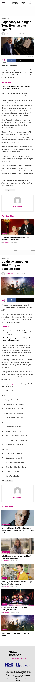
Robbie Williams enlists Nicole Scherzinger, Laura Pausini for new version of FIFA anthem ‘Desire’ (17, 333)
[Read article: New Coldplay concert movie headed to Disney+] (17, 623)
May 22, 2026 (14, 560)
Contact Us (14, 656)
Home (3, 18)
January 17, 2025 (15, 638)
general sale (16, 384)
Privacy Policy (15, 654)
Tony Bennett (10, 190)
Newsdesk (10, 33)
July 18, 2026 (14, 535)
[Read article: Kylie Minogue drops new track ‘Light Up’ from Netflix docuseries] (17, 546)
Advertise (13, 653)
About (11, 651)
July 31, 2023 (14, 242)
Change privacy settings (18, 658)
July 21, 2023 (20, 33)
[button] (3, 3)
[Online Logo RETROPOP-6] (17, 3)
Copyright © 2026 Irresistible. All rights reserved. (18, 679)
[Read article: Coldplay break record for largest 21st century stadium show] (17, 597)
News (7, 18)
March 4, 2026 (14, 586)
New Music (6, 524)
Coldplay (9, 480)
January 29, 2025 (15, 612)
